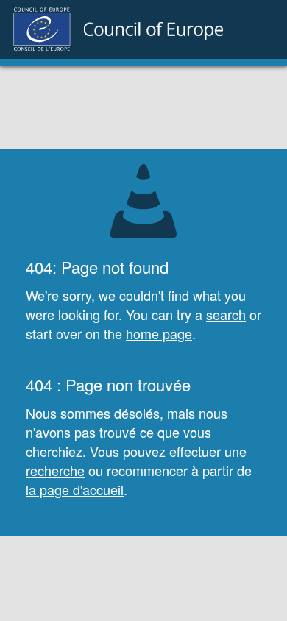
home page (159, 333)
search (226, 314)
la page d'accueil (75, 489)
